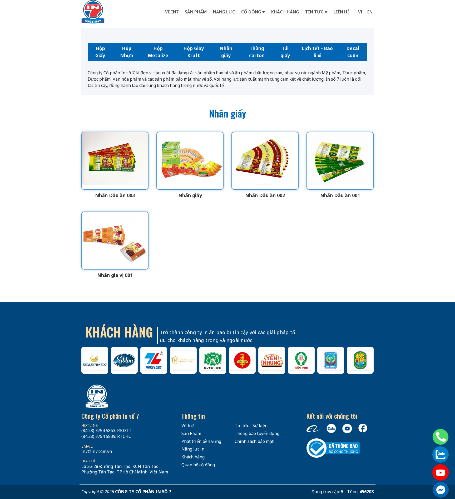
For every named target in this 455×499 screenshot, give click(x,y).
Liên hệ (342, 12)
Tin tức (314, 12)
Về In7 (172, 12)
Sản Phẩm (191, 433)
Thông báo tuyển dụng (257, 433)
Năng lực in (192, 449)
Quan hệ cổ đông (198, 465)
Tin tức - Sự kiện (251, 425)
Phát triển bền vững (201, 441)
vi (360, 12)
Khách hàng (285, 12)
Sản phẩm (196, 12)
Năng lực (224, 12)
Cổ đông (251, 12)
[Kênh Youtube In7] (440, 472)
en (370, 12)
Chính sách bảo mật (254, 441)
